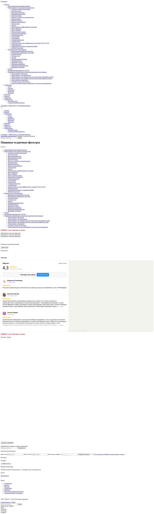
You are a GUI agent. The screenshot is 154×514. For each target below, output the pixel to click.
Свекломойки (15, 36)
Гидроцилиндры (16, 54)
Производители (12, 101)
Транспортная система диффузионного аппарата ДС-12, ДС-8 (30, 43)
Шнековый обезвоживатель (19, 65)
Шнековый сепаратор (18, 67)
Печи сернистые (16, 28)
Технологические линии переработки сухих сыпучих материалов (31, 83)
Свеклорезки (15, 38)
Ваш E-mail (27, 454)
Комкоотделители (16, 20)
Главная (6, 110)
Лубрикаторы (15, 24)
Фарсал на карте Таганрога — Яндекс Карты (77, 330)
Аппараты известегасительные (20, 9)
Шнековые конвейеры (18, 64)
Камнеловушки (16, 19)
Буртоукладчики (16, 11)
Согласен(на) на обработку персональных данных (109, 454)
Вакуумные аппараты (18, 12)
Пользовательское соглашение (13, 493)
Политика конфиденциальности (14, 491)
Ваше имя (4, 454)
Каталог (6, 4)
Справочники (8, 99)
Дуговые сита (15, 56)
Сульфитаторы (15, 41)
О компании (8, 85)
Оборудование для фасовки (19, 80)
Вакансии (11, 93)
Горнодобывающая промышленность (19, 6)
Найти (19, 138)
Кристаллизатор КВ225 (18, 22)
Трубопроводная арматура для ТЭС (18, 70)
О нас (9, 86)
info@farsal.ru (26, 105)
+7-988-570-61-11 (12, 105)
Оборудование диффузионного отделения (24, 27)
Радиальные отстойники (18, 33)
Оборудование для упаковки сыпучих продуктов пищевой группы (31, 78)
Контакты (7, 94)
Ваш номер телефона (54, 454)
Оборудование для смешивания (21, 75)
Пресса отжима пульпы (18, 32)
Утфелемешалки (16, 45)
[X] (7, 254)
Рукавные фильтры (17, 35)
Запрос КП (7, 98)
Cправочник (8, 488)
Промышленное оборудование (17, 49)
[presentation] (4, 443)
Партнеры (11, 91)
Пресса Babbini (15, 30)
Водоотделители (16, 16)
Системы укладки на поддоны (20, 82)
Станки (10, 69)
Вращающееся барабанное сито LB (22, 51)
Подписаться (21, 448)
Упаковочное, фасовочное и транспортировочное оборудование (27, 72)
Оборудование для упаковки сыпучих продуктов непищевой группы (32, 77)
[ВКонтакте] (2, 254)
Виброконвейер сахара (18, 14)
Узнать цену (4, 247)
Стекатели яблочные (17, 40)
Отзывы (10, 88)
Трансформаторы (16, 61)
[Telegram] (4, 254)
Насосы (13, 25)
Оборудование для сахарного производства (21, 7)
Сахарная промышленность (16, 102)
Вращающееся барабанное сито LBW (22, 53)
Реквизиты (11, 90)
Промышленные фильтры (19, 59)
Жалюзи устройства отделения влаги (22, 17)
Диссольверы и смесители (19, 73)
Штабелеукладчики (17, 48)
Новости (7, 96)
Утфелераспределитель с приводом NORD (24, 46)
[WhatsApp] (9, 254)
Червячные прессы (17, 62)
